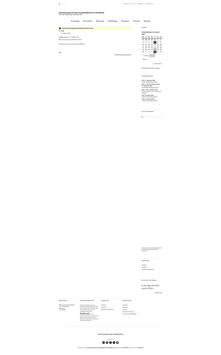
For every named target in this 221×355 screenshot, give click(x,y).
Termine (136, 20)
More (60, 52)
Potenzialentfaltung (88, 317)
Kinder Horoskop (90, 315)
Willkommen (62, 308)
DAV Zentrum (89, 311)
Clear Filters (158, 63)
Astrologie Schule (86, 308)
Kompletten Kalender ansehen (123, 54)
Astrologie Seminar (94, 308)
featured (84, 313)
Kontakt (147, 20)
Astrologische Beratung (85, 309)
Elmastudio (140, 347)
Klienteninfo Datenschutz (148, 269)
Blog (133, 3)
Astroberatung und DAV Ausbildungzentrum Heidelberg (81, 13)
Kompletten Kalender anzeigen (151, 68)
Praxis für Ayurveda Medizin (129, 314)
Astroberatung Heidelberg (85, 305)
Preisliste (144, 265)
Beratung (100, 20)
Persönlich (87, 20)
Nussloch (97, 315)
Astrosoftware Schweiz (128, 311)
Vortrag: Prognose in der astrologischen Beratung (152, 92)
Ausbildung (112, 20)
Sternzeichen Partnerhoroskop (86, 318)
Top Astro (124, 309)
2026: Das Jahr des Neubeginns (67, 305)
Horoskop (91, 314)
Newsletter (127, 3)
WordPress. (126, 347)
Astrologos (125, 307)
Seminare (125, 20)
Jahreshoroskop (83, 315)
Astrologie (75, 20)
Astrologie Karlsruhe (89, 306)
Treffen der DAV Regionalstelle (149, 82)
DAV (85, 311)
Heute (152, 55)
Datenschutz (149, 3)
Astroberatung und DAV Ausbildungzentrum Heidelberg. (100, 347)
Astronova (125, 305)
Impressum (140, 3)
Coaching (82, 311)
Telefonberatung (83, 320)
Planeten (82, 317)
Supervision (95, 318)
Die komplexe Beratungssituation (150, 87)
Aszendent (92, 309)
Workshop (89, 320)
